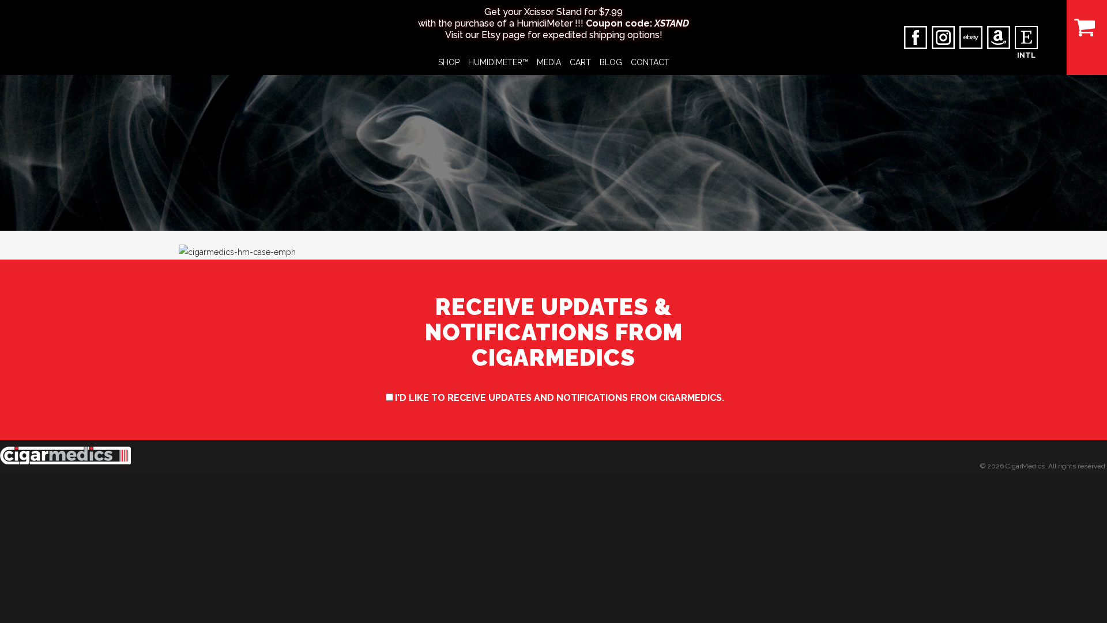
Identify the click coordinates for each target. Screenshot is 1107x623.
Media (549, 62)
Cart (580, 62)
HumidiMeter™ (498, 62)
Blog (611, 62)
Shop (449, 62)
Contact (650, 62)
